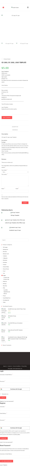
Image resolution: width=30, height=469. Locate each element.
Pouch (4, 295)
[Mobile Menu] (28, 7)
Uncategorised (6, 300)
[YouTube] (16, 1)
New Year (5, 285)
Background (5, 249)
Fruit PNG (6, 290)
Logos (4, 275)
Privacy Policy (24, 366)
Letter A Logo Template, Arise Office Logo (15, 222)
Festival (4, 264)
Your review (5, 174)
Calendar (5, 255)
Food (4, 271)
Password (2, 381)
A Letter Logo (6, 277)
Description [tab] (15, 126)
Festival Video (6, 266)
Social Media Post (6, 298)
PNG (4, 288)
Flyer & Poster (6, 269)
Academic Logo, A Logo (15, 230)
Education (5, 260)
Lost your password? (9, 401)
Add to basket (7, 117)
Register (2, 401)
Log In (1, 442)
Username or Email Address (6, 374)
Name (3, 188)
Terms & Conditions (17, 366)
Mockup (4, 283)
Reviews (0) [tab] (15, 129)
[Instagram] (15, 1)
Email (17, 188)
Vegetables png (7, 291)
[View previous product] (2, 59)
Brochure (5, 251)
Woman (5, 293)
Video (4, 302)
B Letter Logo (6, 279)
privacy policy (17, 434)
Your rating (4, 170)
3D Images (5, 247)
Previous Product (7, 59)
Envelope (5, 262)
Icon (4, 273)
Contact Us (10, 366)
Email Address (3, 413)
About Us (5, 366)
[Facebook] (13, 1)
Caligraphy (5, 258)
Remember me (5, 394)
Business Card (6, 253)
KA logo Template (15, 215)
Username (2, 406)
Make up (5, 281)
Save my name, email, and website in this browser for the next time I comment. (15, 197)
